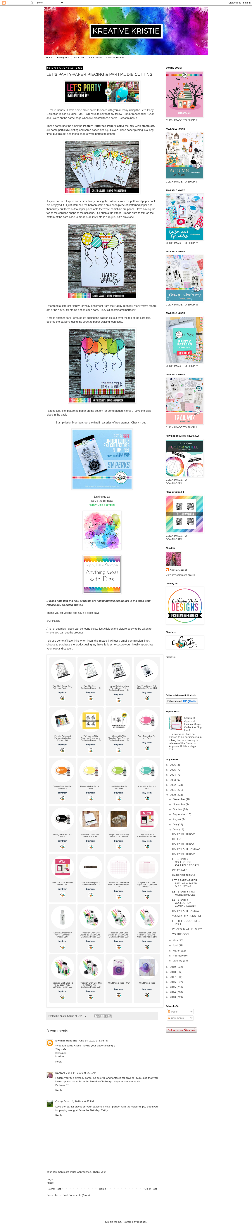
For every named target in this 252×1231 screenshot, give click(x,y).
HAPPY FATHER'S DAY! (186, 849)
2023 (173, 779)
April (176, 945)
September (180, 814)
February (178, 955)
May (176, 940)
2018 (173, 971)
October (178, 809)
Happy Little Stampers (102, 504)
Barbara (60, 1072)
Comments (177, 1017)
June (176, 829)
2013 (173, 997)
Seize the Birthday (102, 500)
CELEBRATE (179, 870)
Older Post (150, 1188)
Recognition (63, 57)
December (179, 799)
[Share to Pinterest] (110, 1016)
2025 (173, 769)
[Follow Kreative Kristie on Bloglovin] (182, 702)
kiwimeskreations (66, 1040)
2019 (173, 966)
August (177, 819)
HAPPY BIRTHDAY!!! (184, 833)
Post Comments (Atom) (76, 1195)
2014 (173, 992)
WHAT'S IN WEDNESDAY (187, 929)
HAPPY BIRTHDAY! (183, 854)
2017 (173, 976)
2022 (173, 784)
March (177, 950)
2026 (173, 764)
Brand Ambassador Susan (138, 113)
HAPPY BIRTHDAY (183, 843)
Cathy (59, 1101)
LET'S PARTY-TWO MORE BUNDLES (183, 893)
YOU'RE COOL (181, 934)
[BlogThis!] (99, 1016)
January (178, 960)
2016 (173, 981)
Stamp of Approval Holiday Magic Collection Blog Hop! (193, 724)
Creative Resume (115, 57)
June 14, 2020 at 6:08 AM (93, 1040)
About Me (79, 57)
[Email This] (96, 1016)
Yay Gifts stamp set (141, 125)
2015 (173, 987)
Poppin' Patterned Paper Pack (102, 125)
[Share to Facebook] (106, 1016)
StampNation (95, 57)
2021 (173, 789)
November (179, 804)
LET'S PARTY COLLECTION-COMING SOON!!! (184, 902)
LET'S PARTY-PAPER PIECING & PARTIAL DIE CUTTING (185, 883)
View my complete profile (180, 574)
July (175, 824)
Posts (173, 1011)
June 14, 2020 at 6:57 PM (79, 1101)
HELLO (176, 838)
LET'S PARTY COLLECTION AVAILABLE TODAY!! (185, 862)
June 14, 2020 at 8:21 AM (81, 1072)
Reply (58, 1061)
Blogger (141, 1221)
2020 (173, 794)
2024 (173, 774)
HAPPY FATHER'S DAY (185, 910)
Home (49, 57)
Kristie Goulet (178, 569)
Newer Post (54, 1188)
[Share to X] (103, 1016)
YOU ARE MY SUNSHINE (187, 915)
